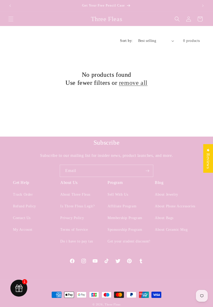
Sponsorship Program (125, 230)
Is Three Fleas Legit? (77, 206)
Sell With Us (118, 194)
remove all (133, 82)
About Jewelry (166, 194)
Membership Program (125, 218)
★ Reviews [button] (208, 158)
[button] (11, 19)
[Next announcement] (203, 5)
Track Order (23, 194)
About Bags (164, 218)
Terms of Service (74, 230)
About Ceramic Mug (171, 230)
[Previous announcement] (10, 5)
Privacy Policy (72, 218)
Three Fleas (113, 304)
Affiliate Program (122, 206)
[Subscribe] (147, 171)
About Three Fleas (75, 194)
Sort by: (126, 41)
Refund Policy (24, 206)
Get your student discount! (129, 241)
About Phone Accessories (175, 206)
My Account (22, 230)
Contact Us (22, 218)
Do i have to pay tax (76, 241)
